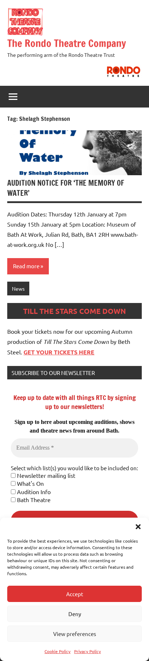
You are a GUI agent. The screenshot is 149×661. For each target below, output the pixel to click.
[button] (138, 526)
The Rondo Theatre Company (66, 43)
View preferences (74, 633)
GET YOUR (39, 352)
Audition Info (33, 491)
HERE (85, 352)
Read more (26, 265)
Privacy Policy (87, 651)
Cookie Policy (57, 651)
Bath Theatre (33, 499)
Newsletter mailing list (45, 475)
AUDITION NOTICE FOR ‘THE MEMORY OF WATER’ (65, 188)
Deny (74, 613)
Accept (74, 593)
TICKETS (65, 352)
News (18, 288)
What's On (30, 483)
